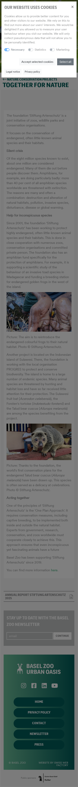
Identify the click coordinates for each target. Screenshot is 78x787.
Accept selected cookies (37, 61)
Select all (65, 61)
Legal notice (13, 71)
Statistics (40, 49)
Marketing (62, 49)
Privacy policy (32, 71)
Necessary (17, 49)
